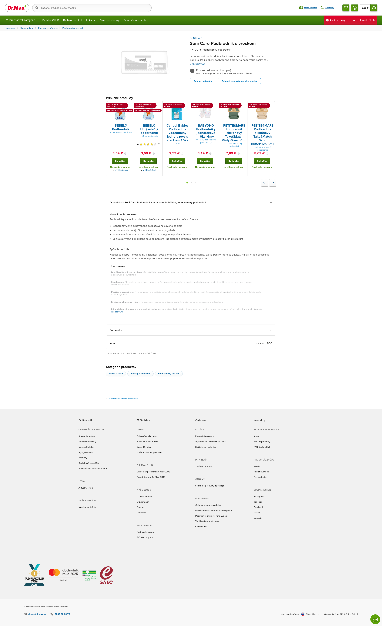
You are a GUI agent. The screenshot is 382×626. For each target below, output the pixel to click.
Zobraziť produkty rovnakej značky (239, 81)
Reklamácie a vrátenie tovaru (92, 468)
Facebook (259, 507)
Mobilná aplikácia (87, 507)
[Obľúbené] (345, 7)
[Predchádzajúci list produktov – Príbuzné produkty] (264, 183)
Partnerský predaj (145, 532)
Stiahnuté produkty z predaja (209, 485)
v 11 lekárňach (149, 170)
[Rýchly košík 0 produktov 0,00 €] (373, 7)
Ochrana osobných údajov (208, 505)
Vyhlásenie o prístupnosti (207, 521)
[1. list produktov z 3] (187, 183)
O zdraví (141, 507)
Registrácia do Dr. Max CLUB (151, 477)
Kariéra (257, 466)
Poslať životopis (261, 471)
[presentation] (120, 112)
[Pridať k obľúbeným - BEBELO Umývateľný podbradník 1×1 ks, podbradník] (159, 105)
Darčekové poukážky (88, 463)
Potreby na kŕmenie (140, 373)
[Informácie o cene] (125, 153)
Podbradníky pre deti (169, 373)
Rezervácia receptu (135, 20)
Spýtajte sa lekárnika (205, 447)
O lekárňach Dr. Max (147, 436)
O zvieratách (143, 501)
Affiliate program (145, 537)
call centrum (117, 311)
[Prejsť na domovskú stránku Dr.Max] (17, 8)
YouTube (258, 501)
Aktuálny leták (85, 487)
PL (349, 614)
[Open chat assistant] (375, 619)
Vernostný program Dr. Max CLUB (153, 471)
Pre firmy (82, 457)
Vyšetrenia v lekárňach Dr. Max (210, 441)
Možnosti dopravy (87, 441)
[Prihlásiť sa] (354, 7)
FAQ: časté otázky (262, 447)
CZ (345, 614)
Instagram (259, 496)
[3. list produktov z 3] (195, 183)
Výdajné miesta (86, 452)
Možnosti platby (86, 447)
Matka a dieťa (116, 373)
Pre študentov (260, 477)
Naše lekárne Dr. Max (147, 441)
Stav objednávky (110, 20)
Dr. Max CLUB (50, 20)
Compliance (201, 526)
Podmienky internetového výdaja (211, 515)
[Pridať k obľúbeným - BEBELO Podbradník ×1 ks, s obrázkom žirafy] (131, 105)
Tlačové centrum (203, 466)
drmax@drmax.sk (37, 614)
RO (353, 614)
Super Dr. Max (144, 447)
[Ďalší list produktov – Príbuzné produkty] (272, 183)
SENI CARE (196, 38)
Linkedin (258, 518)
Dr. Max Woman (144, 496)
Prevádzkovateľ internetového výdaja (213, 510)
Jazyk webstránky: (290, 614)
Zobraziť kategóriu (203, 81)
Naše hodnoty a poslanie (149, 452)
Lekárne (91, 20)
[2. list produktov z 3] (191, 183)
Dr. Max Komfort (72, 20)
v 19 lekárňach (121, 170)
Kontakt (257, 436)
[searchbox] (92, 8)
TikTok (257, 512)
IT (357, 614)
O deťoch (141, 512)
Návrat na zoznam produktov (123, 398)
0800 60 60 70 (62, 614)
